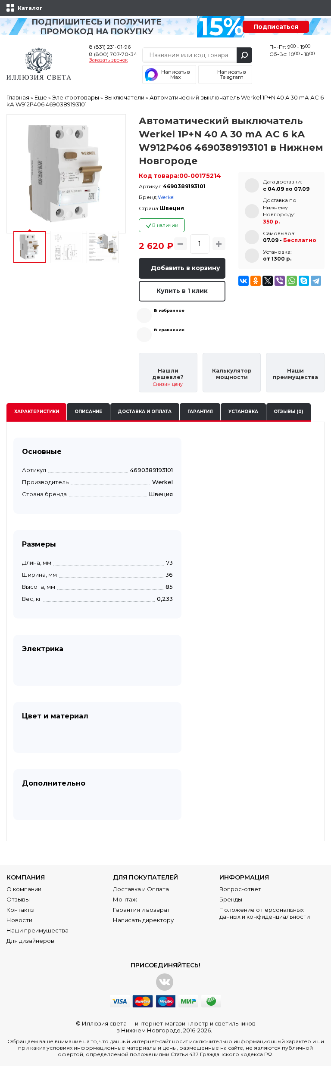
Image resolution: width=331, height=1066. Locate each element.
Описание (88, 411)
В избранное (169, 310)
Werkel (166, 197)
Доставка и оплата (145, 411)
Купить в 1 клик (182, 291)
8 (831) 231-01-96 (110, 47)
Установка (243, 411)
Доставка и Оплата (141, 889)
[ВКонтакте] (243, 281)
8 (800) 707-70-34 (113, 54)
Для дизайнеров (30, 940)
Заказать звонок (108, 60)
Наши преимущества (37, 930)
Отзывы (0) (288, 411)
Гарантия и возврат (141, 909)
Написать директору (143, 920)
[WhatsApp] (292, 281)
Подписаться (275, 27)
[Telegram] (316, 281)
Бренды (230, 899)
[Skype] (304, 281)
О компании (23, 889)
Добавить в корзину (185, 268)
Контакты (20, 909)
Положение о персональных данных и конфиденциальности (264, 913)
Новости (19, 920)
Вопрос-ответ (240, 889)
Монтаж (125, 899)
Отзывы (18, 899)
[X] (267, 281)
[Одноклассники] (255, 281)
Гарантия (200, 411)
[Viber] (280, 281)
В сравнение (169, 329)
